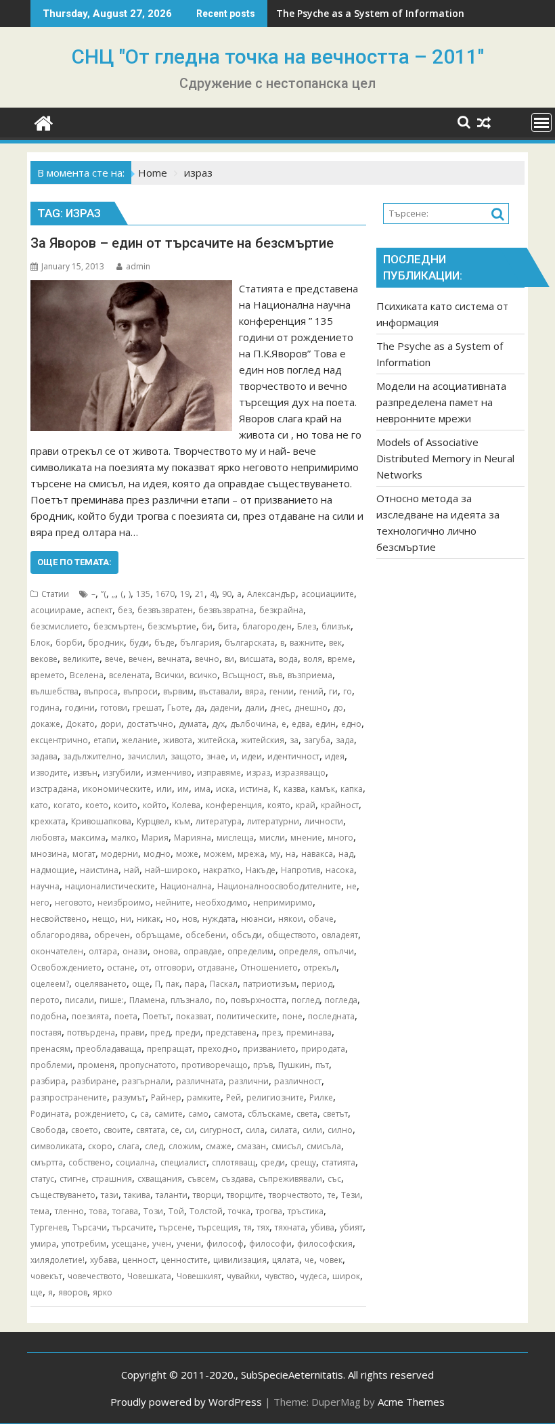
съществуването (62, 1195)
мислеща (235, 837)
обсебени (205, 935)
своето (84, 1130)
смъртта (46, 1162)
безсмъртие (172, 626)
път (322, 1065)
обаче (321, 919)
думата (192, 724)
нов (189, 919)
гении (281, 691)
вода (288, 659)
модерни (119, 854)
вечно (207, 659)
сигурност (220, 1130)
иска (225, 789)
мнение (306, 837)
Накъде (260, 870)
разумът (129, 1097)
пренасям (50, 1048)
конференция (234, 805)
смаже (218, 1146)
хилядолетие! (57, 1260)
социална (135, 1162)
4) (213, 594)
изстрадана (53, 789)
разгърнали (146, 1081)
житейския (262, 740)
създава (237, 1178)
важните (307, 642)
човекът (46, 1276)
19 (185, 594)
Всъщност (243, 675)
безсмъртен (117, 626)
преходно (218, 1048)
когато (66, 805)
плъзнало (190, 1000)
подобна (48, 1016)
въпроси (140, 691)
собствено (89, 1162)
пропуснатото (148, 1065)
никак (148, 919)
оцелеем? (49, 983)
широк (346, 1276)
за (294, 740)
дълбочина (253, 724)
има (202, 789)
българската (250, 642)
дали (255, 707)
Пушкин (294, 1065)
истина (254, 789)
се (175, 1130)
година (45, 707)
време (340, 659)
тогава (125, 1211)
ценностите (184, 1260)
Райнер (166, 1097)
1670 (165, 594)
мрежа (251, 854)
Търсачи (89, 1227)
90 (226, 594)
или (164, 789)
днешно (311, 707)
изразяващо (300, 772)
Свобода (48, 1130)
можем (218, 854)
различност (297, 1081)
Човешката (149, 1276)
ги (333, 691)
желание (140, 740)
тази (109, 1195)
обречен (112, 935)
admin (138, 266)
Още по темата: (74, 562)
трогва (269, 1211)
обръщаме (157, 935)
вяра (254, 691)
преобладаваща (108, 1048)
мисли (272, 837)
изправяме (219, 772)
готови (113, 707)
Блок (40, 642)
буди (139, 642)
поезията (90, 1016)
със (334, 1178)
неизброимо (123, 902)
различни (249, 1081)
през (271, 1032)
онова (165, 951)
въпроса (101, 691)
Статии (55, 594)
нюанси (257, 919)
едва (301, 724)
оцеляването (100, 983)
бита (227, 626)
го (347, 691)
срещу (303, 1162)
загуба (317, 740)
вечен (140, 659)
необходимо (222, 902)
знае (215, 756)
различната (199, 1081)
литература (219, 821)
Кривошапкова (101, 821)
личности (324, 821)
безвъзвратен (165, 610)
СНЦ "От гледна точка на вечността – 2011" (278, 56)
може (187, 854)
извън (85, 772)
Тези (350, 1195)
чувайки (243, 1276)
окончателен (56, 951)
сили (312, 1130)
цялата (285, 1260)
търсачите (133, 1227)
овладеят (339, 935)
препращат (169, 1048)
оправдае (202, 951)
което (96, 805)
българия (199, 642)
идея (335, 756)
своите (117, 1130)
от (144, 967)
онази (135, 951)
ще (36, 1292)
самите (168, 1113)
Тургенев (48, 1227)
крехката (48, 821)
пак (172, 983)
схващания (159, 1178)
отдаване (216, 967)
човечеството (95, 1276)
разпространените (68, 1097)
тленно (69, 1211)
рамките (204, 1097)
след (154, 1146)
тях (263, 1227)
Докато (80, 724)
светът (335, 1113)
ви (229, 659)
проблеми (51, 1065)
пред (160, 1032)
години (80, 707)
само (198, 1113)
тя (248, 1227)
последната (331, 1016)
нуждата (219, 919)
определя (298, 951)
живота (177, 740)
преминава (309, 1032)
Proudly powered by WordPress (186, 1401)
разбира (48, 1081)
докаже (45, 724)
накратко (221, 870)
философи (270, 1243)
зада (345, 740)
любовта (47, 837)
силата (283, 1130)
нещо (103, 919)
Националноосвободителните (279, 886)
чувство (279, 1276)
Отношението (269, 967)
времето (47, 675)
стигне (73, 1178)
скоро (100, 1146)
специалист (183, 1162)
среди (273, 1162)
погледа (341, 1000)
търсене (175, 1227)
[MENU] (541, 122)
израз (258, 772)
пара (194, 983)
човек (330, 1260)
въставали (219, 691)
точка (239, 1211)
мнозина (48, 854)
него (39, 902)
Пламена (147, 1000)
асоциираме (55, 610)
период (317, 983)
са (144, 1113)
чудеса (313, 1276)
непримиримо (283, 902)
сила (255, 1130)
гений (311, 691)
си (189, 1130)
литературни (273, 821)
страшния (111, 1178)
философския (325, 1243)
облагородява (59, 935)
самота (228, 1113)
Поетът (157, 1016)
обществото (291, 935)
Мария (155, 837)
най (131, 870)
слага (128, 1146)
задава (44, 756)
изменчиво (169, 772)
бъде (164, 642)
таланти (171, 1195)
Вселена (87, 675)
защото (186, 756)
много (340, 837)
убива (322, 1227)
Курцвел (153, 821)
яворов (72, 1292)
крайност (340, 805)
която (278, 805)
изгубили (122, 772)
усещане (129, 1243)
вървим (178, 691)
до (338, 707)
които (125, 805)
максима (88, 837)
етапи (104, 740)
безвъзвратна (226, 610)
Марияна (192, 837)
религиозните (275, 1097)
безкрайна (281, 610)
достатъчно (150, 724)
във (275, 675)
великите (81, 659)
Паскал (224, 983)
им (183, 789)
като (39, 805)
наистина (99, 870)
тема (39, 1211)
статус (42, 1178)
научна (45, 886)
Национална (186, 886)
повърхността (258, 1000)
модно (157, 854)
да (199, 707)
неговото (73, 902)
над (345, 854)
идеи (252, 756)
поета (125, 1016)
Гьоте (178, 707)
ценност (139, 1260)
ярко (102, 1292)
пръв (263, 1065)
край (305, 805)
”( (103, 594)
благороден (267, 626)
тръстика (306, 1211)
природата (323, 1048)
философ (225, 1243)
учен (161, 1243)
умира (43, 1243)
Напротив (300, 870)
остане (121, 967)
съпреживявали (290, 1178)
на (291, 854)
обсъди (246, 935)
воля (312, 659)
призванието (269, 1048)
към (182, 821)
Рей (233, 1097)
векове (44, 659)
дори (110, 724)
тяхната (290, 1227)
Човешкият (199, 1276)
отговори (173, 967)
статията (338, 1162)
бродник (106, 642)
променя (96, 1065)
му (275, 854)
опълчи (339, 951)
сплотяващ (233, 1162)
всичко (203, 675)
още (141, 983)
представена (231, 1032)
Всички (169, 675)
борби (69, 642)
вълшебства (54, 691)
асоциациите (327, 594)
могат (83, 854)
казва (294, 789)
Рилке (321, 1097)
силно (340, 1130)
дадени (225, 707)
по (220, 1000)
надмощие (52, 870)
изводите (49, 772)
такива (137, 1195)
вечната (174, 659)
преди (187, 1032)
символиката (56, 1146)
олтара (103, 951)
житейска (217, 740)
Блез (306, 626)
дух (218, 724)
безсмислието (59, 626)
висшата (256, 659)
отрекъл (319, 967)
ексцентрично (59, 740)
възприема (310, 675)
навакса (317, 854)
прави (132, 1032)
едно (351, 724)
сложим (184, 1146)
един (325, 724)
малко (123, 837)
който (154, 805)
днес (279, 707)
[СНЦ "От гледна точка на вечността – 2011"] (44, 121)
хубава (103, 1260)
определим (250, 951)
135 (143, 594)
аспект (99, 610)
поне (292, 1016)
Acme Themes (411, 1401)
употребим (84, 1243)
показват (193, 1016)
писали (79, 1000)
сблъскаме (269, 1113)
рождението (99, 1113)
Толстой (206, 1211)
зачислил (146, 756)
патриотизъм (269, 983)
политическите (247, 1016)
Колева (186, 805)
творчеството (295, 1195)
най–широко (171, 870)
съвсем (201, 1178)
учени (189, 1243)
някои (290, 919)
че (309, 1260)
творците (245, 1195)
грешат (147, 707)
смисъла (324, 1146)
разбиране (93, 1081)
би (207, 626)
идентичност (293, 756)
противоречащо (214, 1065)
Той (176, 1211)
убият (351, 1227)
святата (150, 1130)
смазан (251, 1146)
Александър (271, 594)
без (125, 610)
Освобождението (66, 967)
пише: (111, 1000)
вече (114, 659)
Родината (49, 1113)
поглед (305, 1000)
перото (45, 1000)
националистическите (110, 886)
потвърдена (91, 1032)
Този (153, 1211)
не (352, 886)
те (332, 1195)
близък (336, 626)
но (171, 919)
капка (351, 789)
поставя (46, 1032)
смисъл (286, 1146)
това (98, 1211)
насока (340, 870)
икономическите (117, 789)
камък (323, 789)
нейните (173, 902)
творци (207, 1195)
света (306, 1113)
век (335, 642)
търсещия (218, 1227)
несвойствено (58, 919)
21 (199, 594)
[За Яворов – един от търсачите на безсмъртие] (131, 288)
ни (125, 919)
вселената (129, 675)
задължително (92, 756)
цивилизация (240, 1260)
